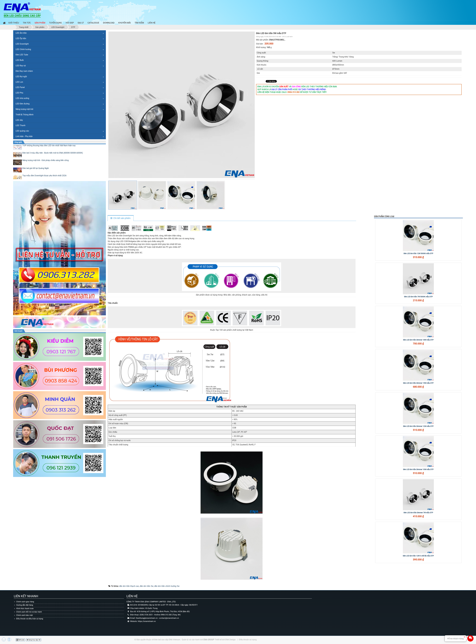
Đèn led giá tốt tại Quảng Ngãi (35, 168)
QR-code (21, 640)
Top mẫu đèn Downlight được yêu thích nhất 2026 (44, 175)
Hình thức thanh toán (25, 608)
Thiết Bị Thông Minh (24, 114)
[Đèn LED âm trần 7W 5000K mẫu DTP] (418, 278)
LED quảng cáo (22, 131)
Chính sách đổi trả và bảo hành (29, 612)
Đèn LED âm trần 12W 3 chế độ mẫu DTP (418, 556)
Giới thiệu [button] (13, 22)
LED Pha (19, 93)
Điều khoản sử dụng (248, 639)
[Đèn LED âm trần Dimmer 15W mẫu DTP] (418, 365)
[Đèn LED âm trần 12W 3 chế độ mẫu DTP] (418, 537)
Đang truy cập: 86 (34, 640)
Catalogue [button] (93, 22)
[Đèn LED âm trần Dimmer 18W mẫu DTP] (418, 321)
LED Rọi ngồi (21, 76)
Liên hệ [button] (151, 22)
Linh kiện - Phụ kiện (24, 136)
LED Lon (19, 82)
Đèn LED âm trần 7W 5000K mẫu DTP (418, 297)
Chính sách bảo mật (24, 615)
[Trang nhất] (3, 23)
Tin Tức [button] (27, 22)
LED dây (19, 120)
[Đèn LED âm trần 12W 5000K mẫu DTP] (418, 235)
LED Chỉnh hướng (23, 49)
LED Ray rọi (21, 65)
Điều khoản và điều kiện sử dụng (29, 619)
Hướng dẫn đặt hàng (24, 605)
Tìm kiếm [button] (139, 22)
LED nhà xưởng (22, 98)
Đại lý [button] (81, 22)
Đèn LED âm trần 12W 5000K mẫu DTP (418, 253)
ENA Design (230, 639)
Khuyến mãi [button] (124, 22)
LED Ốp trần (21, 38)
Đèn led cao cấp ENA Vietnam (167, 639)
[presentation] (111, 104)
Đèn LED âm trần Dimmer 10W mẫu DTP (418, 469)
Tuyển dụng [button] (55, 22)
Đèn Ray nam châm (24, 71)
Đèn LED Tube (22, 54)
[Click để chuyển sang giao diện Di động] (9, 639)
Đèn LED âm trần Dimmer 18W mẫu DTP (418, 340)
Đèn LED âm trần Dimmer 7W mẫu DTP (418, 513)
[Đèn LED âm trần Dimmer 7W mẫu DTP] (418, 494)
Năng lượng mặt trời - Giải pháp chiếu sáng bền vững (45, 160)
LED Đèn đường (23, 104)
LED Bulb (20, 60)
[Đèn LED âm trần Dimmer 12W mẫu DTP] (418, 408)
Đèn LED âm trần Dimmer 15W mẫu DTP (418, 383)
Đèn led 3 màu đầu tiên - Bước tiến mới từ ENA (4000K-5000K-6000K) (52, 153)
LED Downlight (22, 44)
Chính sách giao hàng (25, 602)
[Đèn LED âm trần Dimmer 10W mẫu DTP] (418, 451)
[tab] (120, 218)
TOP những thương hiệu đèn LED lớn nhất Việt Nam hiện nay (49, 145)
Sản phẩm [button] (40, 22)
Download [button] (108, 22)
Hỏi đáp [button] (70, 22)
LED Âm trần (21, 33)
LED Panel (20, 87)
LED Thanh (20, 125)
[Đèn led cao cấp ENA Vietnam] (22, 10)
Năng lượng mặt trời (24, 109)
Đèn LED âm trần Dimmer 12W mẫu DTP (418, 426)
